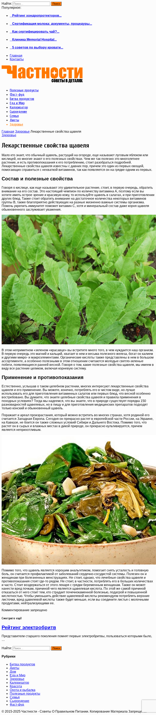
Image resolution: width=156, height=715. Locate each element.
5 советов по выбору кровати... (36, 47)
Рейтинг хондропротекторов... (36, 15)
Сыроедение (19, 701)
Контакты (17, 59)
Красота (16, 686)
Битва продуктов (22, 664)
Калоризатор (19, 682)
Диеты (14, 668)
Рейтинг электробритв (29, 627)
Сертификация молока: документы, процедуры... (51, 23)
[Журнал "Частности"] (42, 81)
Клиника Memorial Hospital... (33, 39)
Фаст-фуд (17, 704)
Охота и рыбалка (22, 690)
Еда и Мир (17, 675)
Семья (15, 697)
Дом (13, 671)
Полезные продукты (25, 693)
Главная (16, 55)
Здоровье (22, 131)
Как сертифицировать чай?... (34, 31)
